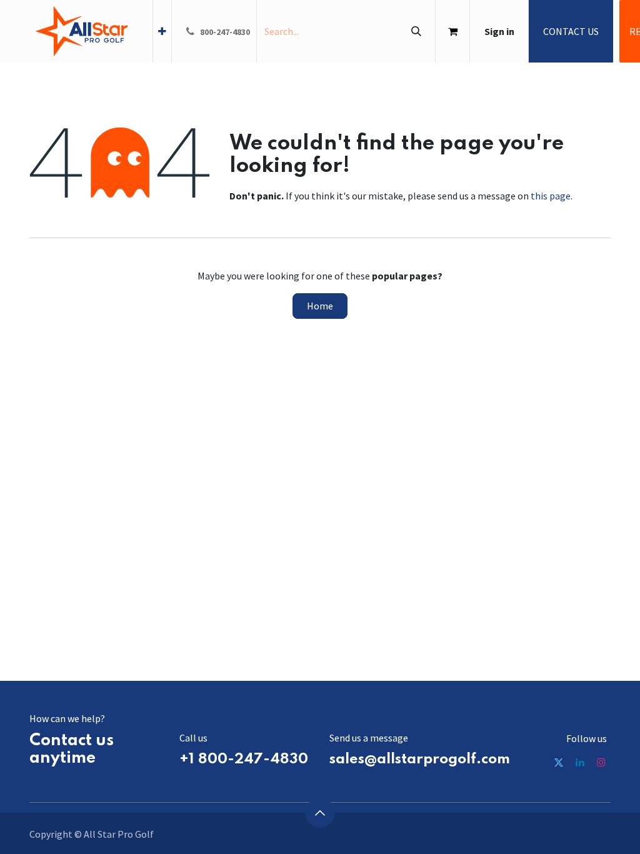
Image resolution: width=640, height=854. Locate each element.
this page (551, 195)
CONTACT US (571, 31)
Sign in (499, 31)
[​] (559, 762)
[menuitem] (162, 31)
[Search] (416, 31)
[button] (320, 813)
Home (320, 305)
